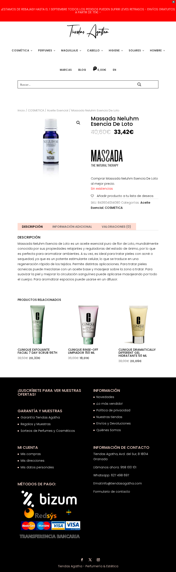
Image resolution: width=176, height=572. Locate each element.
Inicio (21, 110)
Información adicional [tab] (72, 226)
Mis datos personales (37, 467)
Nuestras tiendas (109, 417)
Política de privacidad (113, 410)
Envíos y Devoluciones (114, 423)
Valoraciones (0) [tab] (116, 226)
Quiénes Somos (108, 430)
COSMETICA (36, 110)
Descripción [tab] (32, 226)
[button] (78, 123)
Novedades (105, 397)
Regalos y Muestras (36, 424)
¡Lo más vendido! (109, 403)
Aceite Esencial (57, 110)
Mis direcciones (32, 460)
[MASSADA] (107, 159)
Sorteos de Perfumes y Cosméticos (48, 431)
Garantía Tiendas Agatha (40, 417)
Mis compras (31, 454)
